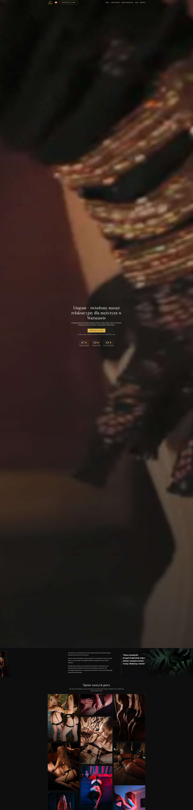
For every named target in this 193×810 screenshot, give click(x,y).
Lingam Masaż (115, 2)
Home (107, 2)
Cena (136, 2)
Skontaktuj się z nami (68, 2)
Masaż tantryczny (127, 2)
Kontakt (142, 2)
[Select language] (56, 2)
